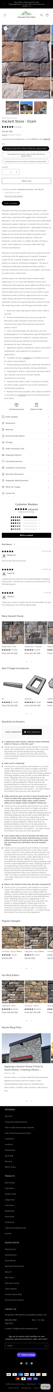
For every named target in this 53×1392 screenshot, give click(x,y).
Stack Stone (9, 1216)
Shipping (4, 135)
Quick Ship (9, 1156)
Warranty (8, 1161)
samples (26, 358)
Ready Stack (10, 1211)
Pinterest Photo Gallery (14, 1300)
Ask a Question (33, 732)
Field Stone (9, 1188)
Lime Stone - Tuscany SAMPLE (12, 951)
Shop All (8, 1272)
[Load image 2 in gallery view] (26, 107)
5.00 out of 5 (33, 509)
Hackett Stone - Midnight (33, 646)
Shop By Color (10, 1249)
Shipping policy (26, 1388)
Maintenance (10, 1150)
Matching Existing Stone (14, 1266)
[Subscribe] (45, 1346)
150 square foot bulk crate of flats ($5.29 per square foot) (26, 155)
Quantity (5, 167)
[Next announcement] (48, 4)
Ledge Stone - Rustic (9, 1006)
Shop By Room (11, 1255)
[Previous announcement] (4, 4)
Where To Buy (10, 1167)
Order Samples (11, 1289)
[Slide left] (2, 108)
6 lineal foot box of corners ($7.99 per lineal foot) (25, 161)
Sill (3, 699)
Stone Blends (10, 1260)
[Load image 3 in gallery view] (40, 107)
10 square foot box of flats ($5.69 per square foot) (25, 148)
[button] (5, 15)
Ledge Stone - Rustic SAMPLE (34, 951)
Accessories (9, 1222)
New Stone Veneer (12, 1283)
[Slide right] (50, 108)
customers (22, 395)
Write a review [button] (26, 535)
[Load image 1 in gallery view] (12, 107)
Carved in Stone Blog (13, 1294)
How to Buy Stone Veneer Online (18, 1133)
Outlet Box (28, 699)
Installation (9, 1139)
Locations (9, 1144)
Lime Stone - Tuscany (32, 1006)
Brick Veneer (10, 1183)
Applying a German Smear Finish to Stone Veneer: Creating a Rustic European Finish (23, 1068)
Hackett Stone (10, 1194)
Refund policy (31, 1384)
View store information (14, 196)
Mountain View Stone (17, 1384)
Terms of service (13, 1388)
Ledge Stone (10, 1200)
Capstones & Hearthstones (15, 1228)
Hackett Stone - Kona (9, 646)
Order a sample (10, 203)
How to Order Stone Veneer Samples (19, 1127)
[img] (7, 551)
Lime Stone (9, 1205)
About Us (8, 1116)
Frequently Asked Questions (16, 1122)
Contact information (40, 1388)
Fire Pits (8, 1233)
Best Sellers (9, 1277)
